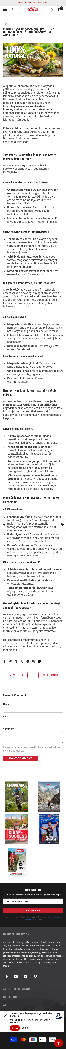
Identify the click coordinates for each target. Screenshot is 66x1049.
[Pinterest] (16, 661)
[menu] (5, 9)
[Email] (33, 661)
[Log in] (52, 9)
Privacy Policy (52, 917)
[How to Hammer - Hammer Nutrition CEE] (17, 861)
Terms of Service (30, 920)
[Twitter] (10, 661)
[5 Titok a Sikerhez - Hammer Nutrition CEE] (49, 829)
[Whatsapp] (39, 661)
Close (63, 3)
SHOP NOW (42, 3)
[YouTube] (25, 976)
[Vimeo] (35, 976)
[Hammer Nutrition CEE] (17, 796)
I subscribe (33, 910)
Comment (8, 728)
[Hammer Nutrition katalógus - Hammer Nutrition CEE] (49, 796)
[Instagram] (16, 976)
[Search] (14, 9)
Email (6, 716)
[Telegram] (27, 661)
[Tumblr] (22, 661)
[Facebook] (4, 661)
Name (6, 704)
